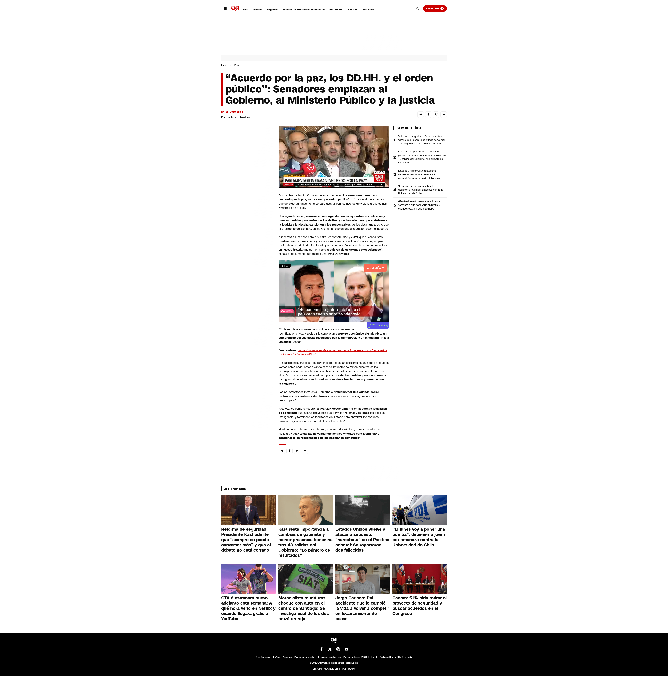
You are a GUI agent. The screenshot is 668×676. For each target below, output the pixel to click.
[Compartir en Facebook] (428, 114)
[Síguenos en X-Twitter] (330, 649)
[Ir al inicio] (235, 8)
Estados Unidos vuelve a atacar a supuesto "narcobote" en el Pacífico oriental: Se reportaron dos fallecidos (419, 174)
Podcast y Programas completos (304, 9)
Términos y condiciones (329, 657)
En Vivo (276, 657)
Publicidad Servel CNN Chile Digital (360, 657)
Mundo (257, 9)
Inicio (224, 65)
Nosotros (287, 657)
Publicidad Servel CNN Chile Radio (396, 657)
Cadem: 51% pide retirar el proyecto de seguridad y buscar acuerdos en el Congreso (419, 606)
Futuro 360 (336, 9)
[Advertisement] (247, 325)
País (245, 9)
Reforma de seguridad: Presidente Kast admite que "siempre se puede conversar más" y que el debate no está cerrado (421, 140)
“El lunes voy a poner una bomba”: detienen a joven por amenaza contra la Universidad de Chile (420, 189)
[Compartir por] (443, 114)
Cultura (353, 9)
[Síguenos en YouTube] (346, 649)
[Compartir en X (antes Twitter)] (436, 114)
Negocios (272, 9)
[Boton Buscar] (417, 8)
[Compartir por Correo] (421, 114)
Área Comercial (263, 657)
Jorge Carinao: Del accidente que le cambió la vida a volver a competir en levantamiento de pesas (362, 608)
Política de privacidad (304, 657)
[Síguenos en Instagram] (338, 649)
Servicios (368, 9)
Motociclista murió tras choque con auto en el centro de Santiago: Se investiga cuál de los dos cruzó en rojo (303, 608)
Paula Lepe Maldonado (240, 117)
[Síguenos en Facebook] (321, 649)
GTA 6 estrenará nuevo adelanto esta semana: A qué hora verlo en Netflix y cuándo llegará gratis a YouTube (419, 205)
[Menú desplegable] (225, 8)
